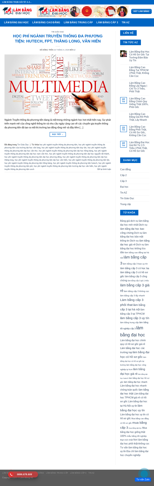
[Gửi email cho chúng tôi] (150, 2)
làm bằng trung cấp (129, 322)
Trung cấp (125, 204)
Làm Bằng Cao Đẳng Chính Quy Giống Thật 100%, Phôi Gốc (138, 103)
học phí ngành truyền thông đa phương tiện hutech (75, 163)
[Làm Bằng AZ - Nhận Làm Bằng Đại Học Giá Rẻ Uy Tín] (17, 11)
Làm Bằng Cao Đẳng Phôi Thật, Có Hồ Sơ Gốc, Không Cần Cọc (138, 131)
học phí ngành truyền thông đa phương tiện (58, 144)
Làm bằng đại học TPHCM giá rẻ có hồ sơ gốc (134, 397)
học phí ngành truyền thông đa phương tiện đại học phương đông (33, 157)
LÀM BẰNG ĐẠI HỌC (16, 22)
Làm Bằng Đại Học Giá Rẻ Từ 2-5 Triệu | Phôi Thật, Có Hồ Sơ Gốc (139, 146)
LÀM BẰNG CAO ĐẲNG (46, 22)
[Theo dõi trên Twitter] (147, 2)
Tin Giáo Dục (57, 32)
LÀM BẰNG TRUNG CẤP (78, 22)
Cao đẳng (125, 169)
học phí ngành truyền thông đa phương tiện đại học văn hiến (41, 160)
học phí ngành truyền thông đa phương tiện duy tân (64, 147)
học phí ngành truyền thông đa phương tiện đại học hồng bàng (66, 151)
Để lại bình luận (104, 169)
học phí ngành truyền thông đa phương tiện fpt (89, 160)
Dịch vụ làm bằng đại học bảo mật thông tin (133, 237)
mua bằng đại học (135, 428)
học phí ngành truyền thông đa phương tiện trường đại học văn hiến (63, 166)
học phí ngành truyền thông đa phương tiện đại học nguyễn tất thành (79, 154)
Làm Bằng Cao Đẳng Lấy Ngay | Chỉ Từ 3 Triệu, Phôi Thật (138, 87)
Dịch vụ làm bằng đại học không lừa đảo (134, 248)
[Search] (149, 22)
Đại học (124, 187)
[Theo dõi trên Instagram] (144, 2)
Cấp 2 (123, 175)
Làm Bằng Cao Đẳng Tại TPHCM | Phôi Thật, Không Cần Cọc (139, 71)
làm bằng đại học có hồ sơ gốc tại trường (133, 361)
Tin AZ (126, 22)
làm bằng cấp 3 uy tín (134, 318)
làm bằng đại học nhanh (135, 382)
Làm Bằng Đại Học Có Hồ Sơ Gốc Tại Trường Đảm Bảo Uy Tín (139, 56)
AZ (74, 50)
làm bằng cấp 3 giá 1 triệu (138, 281)
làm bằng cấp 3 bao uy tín (135, 264)
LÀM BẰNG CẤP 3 (107, 22)
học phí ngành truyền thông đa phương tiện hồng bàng (28, 163)
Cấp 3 (123, 181)
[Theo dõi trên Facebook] (142, 2)
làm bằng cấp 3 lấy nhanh (132, 295)
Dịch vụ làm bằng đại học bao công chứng (133, 228)
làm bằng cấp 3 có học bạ (134, 268)
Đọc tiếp (57, 134)
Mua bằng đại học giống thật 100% (133, 432)
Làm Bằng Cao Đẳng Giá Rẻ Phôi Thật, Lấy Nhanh (139, 117)
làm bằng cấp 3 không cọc (136, 291)
